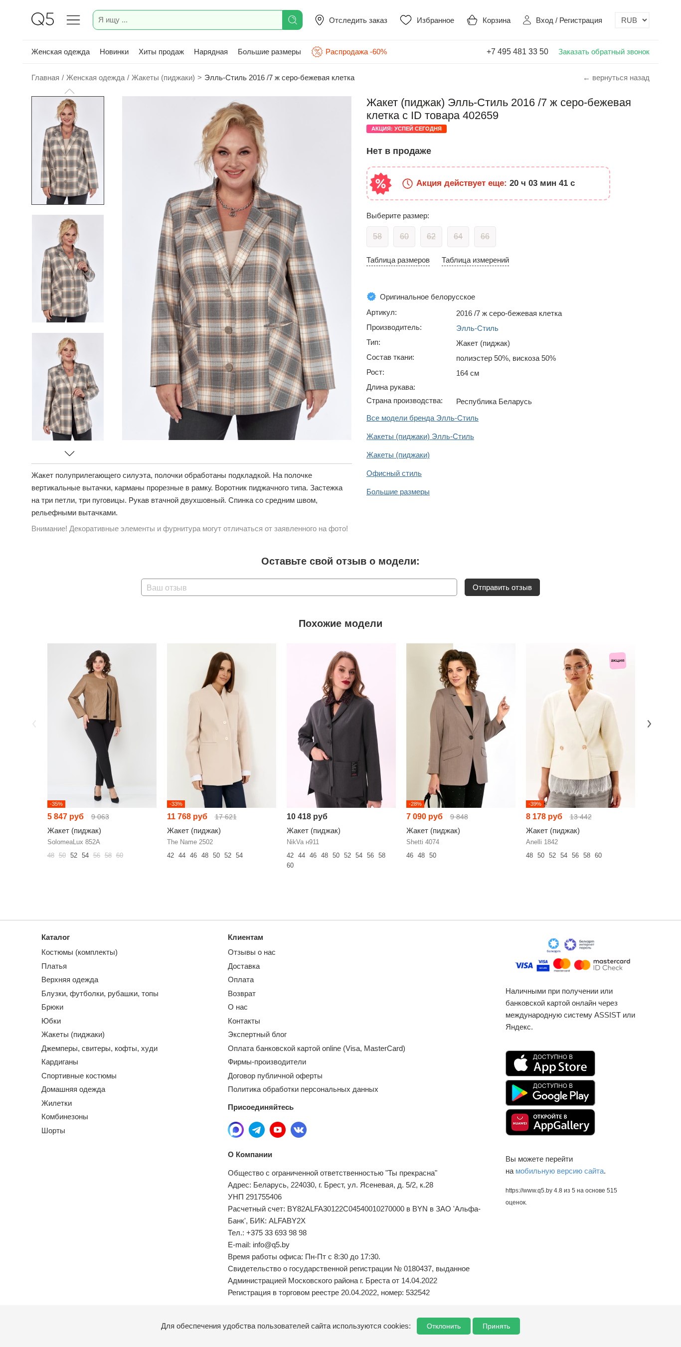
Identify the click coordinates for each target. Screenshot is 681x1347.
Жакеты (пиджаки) (73, 1034)
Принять (496, 1326)
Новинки (114, 51)
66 (485, 236)
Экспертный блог (257, 1034)
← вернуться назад (616, 77)
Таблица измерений (475, 260)
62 (431, 236)
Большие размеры (269, 51)
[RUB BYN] (632, 20)
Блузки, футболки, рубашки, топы (100, 993)
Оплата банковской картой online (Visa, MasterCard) (316, 1048)
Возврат (242, 993)
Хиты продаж (161, 51)
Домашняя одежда (73, 1089)
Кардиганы (59, 1061)
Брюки (52, 1007)
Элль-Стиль (477, 328)
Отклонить (444, 1326)
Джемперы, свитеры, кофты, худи (99, 1048)
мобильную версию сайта (559, 1171)
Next (648, 723)
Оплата (241, 979)
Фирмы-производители (267, 1061)
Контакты (244, 1021)
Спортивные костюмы (79, 1075)
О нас (238, 1007)
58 (377, 236)
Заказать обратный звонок (604, 51)
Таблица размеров (398, 260)
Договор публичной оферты (275, 1075)
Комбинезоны (64, 1116)
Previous (33, 723)
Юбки (51, 1021)
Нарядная (211, 51)
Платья (54, 966)
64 (458, 236)
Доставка (244, 966)
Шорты (53, 1130)
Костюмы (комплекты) (79, 952)
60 (404, 236)
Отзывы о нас (252, 952)
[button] (69, 91)
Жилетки (56, 1103)
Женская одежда (60, 51)
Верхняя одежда (69, 979)
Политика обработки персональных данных (303, 1089)
